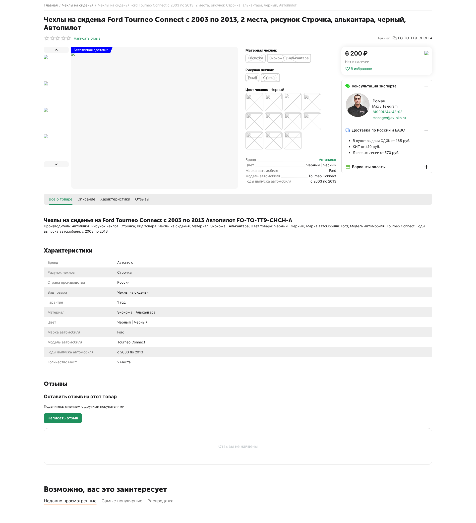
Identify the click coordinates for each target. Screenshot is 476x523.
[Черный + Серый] (293, 121)
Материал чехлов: (261, 50)
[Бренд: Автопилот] (426, 53)
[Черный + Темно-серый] (254, 140)
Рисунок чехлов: (259, 70)
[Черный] (293, 102)
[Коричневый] (274, 102)
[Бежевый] (254, 102)
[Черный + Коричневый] (254, 121)
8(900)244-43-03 (388, 112)
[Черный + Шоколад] (274, 140)
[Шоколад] (293, 140)
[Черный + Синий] (312, 121)
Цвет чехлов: (256, 89)
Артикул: (385, 38)
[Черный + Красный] (274, 121)
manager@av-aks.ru (389, 118)
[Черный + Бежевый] (312, 102)
